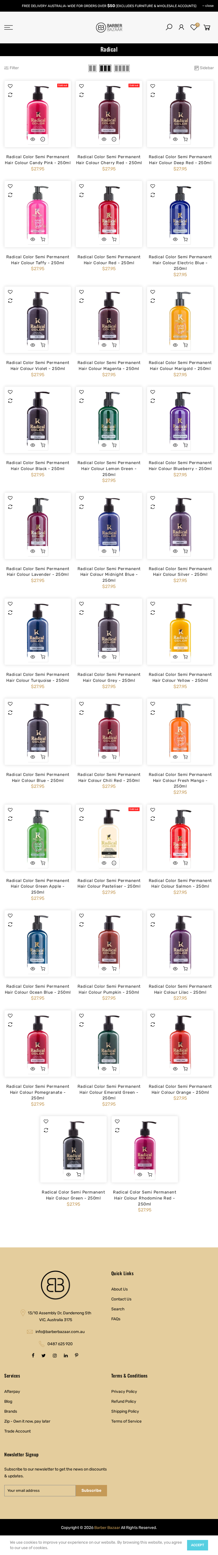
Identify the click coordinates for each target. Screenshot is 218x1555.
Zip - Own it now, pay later (27, 1421)
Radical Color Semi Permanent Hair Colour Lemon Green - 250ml (109, 468)
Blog (8, 1401)
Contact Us (121, 1299)
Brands (10, 1411)
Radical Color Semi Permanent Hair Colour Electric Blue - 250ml (180, 262)
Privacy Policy (124, 1391)
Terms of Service (126, 1421)
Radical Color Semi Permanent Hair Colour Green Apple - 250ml (38, 886)
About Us (119, 1289)
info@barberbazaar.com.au (60, 1331)
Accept (197, 1545)
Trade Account (17, 1431)
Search (118, 1309)
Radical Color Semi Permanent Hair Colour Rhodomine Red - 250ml (144, 1198)
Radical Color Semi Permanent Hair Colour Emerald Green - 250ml (109, 1092)
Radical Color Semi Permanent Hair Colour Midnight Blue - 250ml (109, 574)
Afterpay (12, 1391)
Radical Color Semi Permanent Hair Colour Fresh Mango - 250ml (180, 780)
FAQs (115, 1319)
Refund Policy (123, 1401)
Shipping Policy (125, 1411)
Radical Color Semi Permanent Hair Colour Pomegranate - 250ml (38, 1092)
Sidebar (207, 67)
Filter (14, 67)
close (209, 6)
